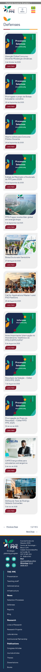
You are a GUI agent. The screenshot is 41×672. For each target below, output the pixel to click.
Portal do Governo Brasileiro (18, 3)
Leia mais (11, 66)
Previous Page (10, 527)
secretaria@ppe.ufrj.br (28, 561)
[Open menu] (22, 10)
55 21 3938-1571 (26, 564)
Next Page (32, 531)
